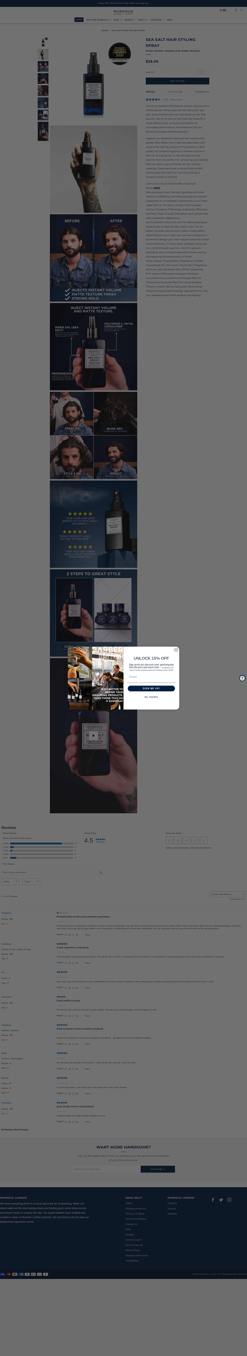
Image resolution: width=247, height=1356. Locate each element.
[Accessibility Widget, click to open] (242, 678)
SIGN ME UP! (151, 688)
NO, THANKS (151, 697)
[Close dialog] (176, 649)
